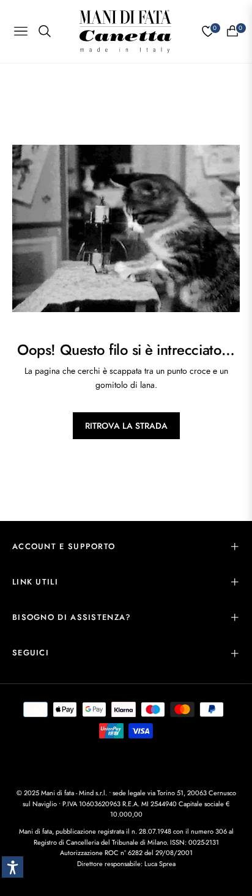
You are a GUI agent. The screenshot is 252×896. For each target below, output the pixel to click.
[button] (12, 867)
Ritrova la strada (126, 426)
